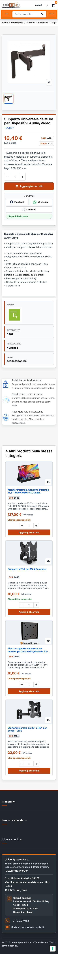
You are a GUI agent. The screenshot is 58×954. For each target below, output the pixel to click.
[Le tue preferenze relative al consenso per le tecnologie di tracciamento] (53, 949)
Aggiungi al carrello (29, 186)
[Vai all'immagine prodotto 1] (8, 99)
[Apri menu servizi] (51, 14)
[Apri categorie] (6, 14)
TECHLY (9, 127)
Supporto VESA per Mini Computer (27, 569)
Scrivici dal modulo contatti (27, 927)
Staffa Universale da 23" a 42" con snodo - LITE (27, 729)
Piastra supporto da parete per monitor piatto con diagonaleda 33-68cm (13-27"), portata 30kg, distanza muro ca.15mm (28, 650)
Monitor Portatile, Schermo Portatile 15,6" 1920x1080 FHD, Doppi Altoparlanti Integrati (28, 491)
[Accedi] (38, 5)
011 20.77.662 (21, 920)
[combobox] (26, 14)
